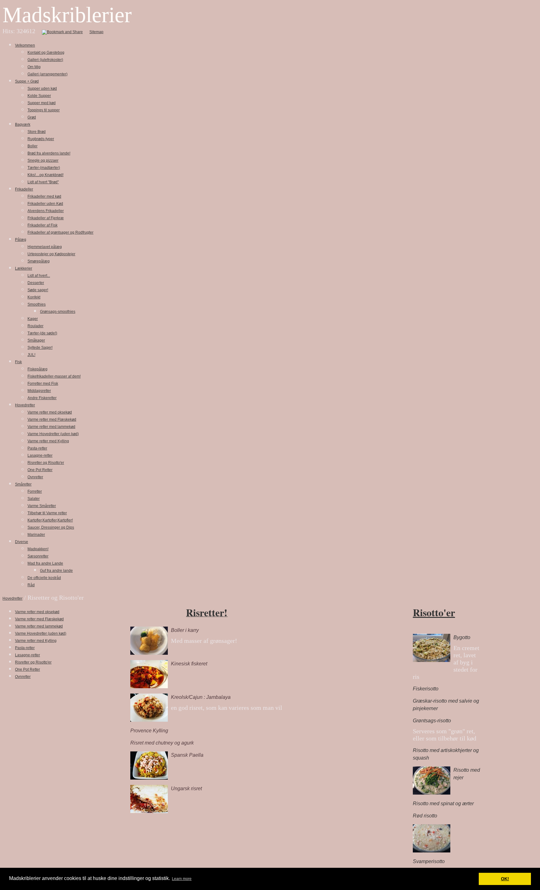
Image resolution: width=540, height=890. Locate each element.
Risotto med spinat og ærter (443, 803)
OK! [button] (505, 878)
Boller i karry (185, 630)
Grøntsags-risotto (432, 720)
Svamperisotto (429, 861)
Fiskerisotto (425, 688)
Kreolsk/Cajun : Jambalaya (201, 697)
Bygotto (461, 637)
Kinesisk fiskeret (189, 663)
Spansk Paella (187, 755)
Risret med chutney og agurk (162, 742)
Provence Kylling (149, 730)
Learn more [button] (182, 879)
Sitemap (96, 32)
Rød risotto (425, 815)
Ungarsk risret (186, 788)
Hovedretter (12, 598)
